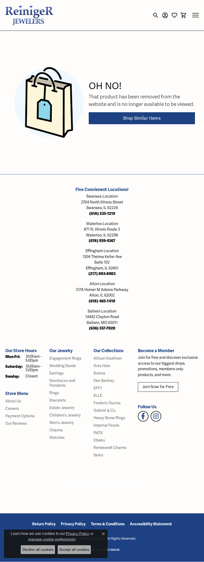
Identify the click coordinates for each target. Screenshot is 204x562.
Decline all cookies (37, 549)
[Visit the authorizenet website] (93, 484)
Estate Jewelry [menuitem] (61, 408)
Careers (12, 408)
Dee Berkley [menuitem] (104, 380)
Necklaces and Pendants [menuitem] (62, 383)
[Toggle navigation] (195, 15)
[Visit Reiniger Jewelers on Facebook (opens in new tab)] (143, 416)
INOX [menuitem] (98, 433)
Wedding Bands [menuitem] (62, 366)
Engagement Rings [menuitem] (65, 358)
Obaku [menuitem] (99, 440)
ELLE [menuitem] (98, 395)
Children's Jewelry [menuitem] (65, 415)
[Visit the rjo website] (107, 484)
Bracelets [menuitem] (57, 400)
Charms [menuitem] (56, 430)
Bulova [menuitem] (99, 373)
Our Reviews (16, 423)
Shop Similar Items (142, 118)
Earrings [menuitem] (56, 373)
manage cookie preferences (51, 539)
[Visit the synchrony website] (125, 484)
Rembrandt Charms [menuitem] (110, 448)
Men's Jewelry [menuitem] (61, 423)
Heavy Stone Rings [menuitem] (109, 418)
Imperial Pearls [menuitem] (106, 425)
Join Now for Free (158, 387)
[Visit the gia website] (76, 484)
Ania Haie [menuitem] (102, 366)
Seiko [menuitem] (98, 455)
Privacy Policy (73, 524)
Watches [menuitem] (57, 437)
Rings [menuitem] (54, 393)
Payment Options (20, 416)
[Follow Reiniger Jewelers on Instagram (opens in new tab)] (156, 416)
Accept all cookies (74, 549)
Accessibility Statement (151, 524)
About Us (13, 401)
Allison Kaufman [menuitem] (108, 358)
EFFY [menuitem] (98, 388)
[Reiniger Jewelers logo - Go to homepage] (29, 15)
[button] (155, 15)
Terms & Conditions (108, 524)
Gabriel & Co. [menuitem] (105, 410)
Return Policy (44, 524)
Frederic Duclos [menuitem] (107, 403)
